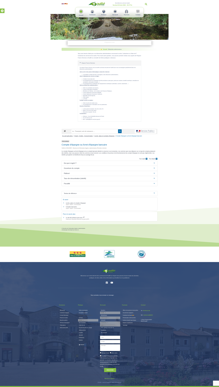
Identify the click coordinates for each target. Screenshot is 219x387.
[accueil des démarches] (65, 131)
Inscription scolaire (83, 312)
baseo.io (77, 229)
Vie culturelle (104, 332)
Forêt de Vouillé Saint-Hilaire (129, 320)
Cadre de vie (82, 325)
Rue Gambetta (82, 322)
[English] (62, 3)
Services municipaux (65, 322)
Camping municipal (127, 315)
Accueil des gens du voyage (85, 327)
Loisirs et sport (104, 317)
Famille (102, 312)
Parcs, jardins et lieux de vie (107, 327)
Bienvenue (62, 310)
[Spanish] (67, 3)
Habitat (80, 320)
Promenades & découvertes (129, 317)
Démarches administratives (85, 315)
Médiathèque (104, 315)
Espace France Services (88, 63)
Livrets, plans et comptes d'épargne (104, 136)
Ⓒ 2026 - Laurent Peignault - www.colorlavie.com (109, 382)
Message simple (105, 353)
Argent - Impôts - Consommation (83, 136)
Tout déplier (152, 159)
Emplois (81, 340)
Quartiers (103, 310)
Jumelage (125, 325)
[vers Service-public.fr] (145, 131)
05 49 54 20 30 (146, 310)
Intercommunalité (64, 327)
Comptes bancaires (71, 207)
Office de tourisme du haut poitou (130, 310)
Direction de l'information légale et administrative (74, 228)
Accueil (105, 49)
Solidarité (103, 320)
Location (81, 332)
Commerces (104, 322)
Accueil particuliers (67, 136)
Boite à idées (114, 353)
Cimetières (103, 330)
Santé (102, 325)
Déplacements (82, 330)
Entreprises (81, 337)
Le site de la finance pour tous (74, 217)
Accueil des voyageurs (128, 312)
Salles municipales (83, 310)
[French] (64, 3)
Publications (63, 325)
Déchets (81, 317)
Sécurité (81, 335)
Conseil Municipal (64, 315)
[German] (65, 3)
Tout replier (142, 159)
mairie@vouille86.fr (148, 315)
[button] (2, 11)
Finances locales (64, 317)
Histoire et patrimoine (128, 322)
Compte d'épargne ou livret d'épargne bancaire (129, 136)
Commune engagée (64, 312)
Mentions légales (110, 378)
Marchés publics (63, 320)
